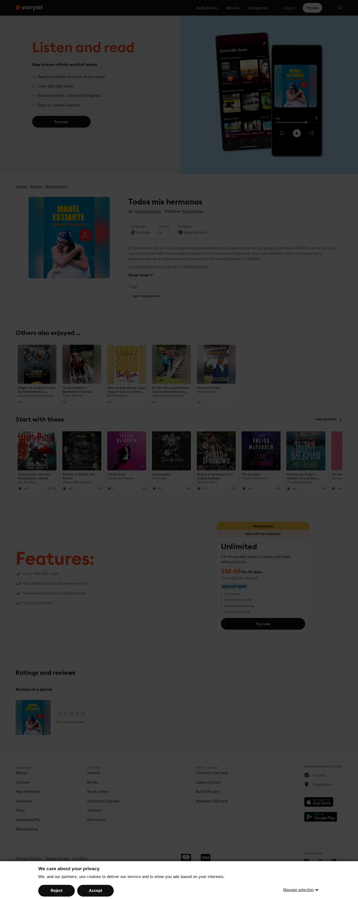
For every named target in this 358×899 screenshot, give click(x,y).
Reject (56, 891)
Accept (95, 891)
